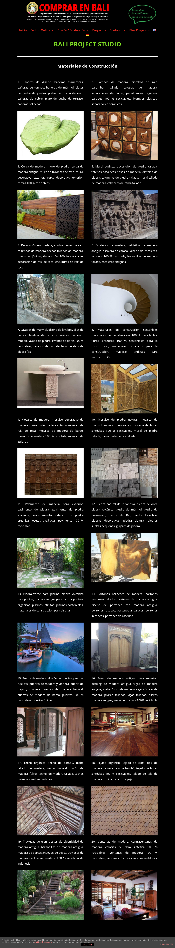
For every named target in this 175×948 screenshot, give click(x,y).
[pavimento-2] (50, 587)
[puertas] (50, 755)
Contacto (116, 30)
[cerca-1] (50, 238)
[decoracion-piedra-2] (124, 238)
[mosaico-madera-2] (50, 497)
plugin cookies (166, 944)
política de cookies (43, 942)
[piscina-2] (50, 671)
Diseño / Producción (71, 30)
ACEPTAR (87, 945)
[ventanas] (124, 919)
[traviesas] (50, 919)
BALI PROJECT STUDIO (87, 44)
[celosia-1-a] (124, 159)
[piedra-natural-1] (124, 581)
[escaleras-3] (124, 322)
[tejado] (124, 834)
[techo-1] (50, 834)
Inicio (23, 30)
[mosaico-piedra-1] (124, 497)
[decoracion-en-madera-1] (50, 322)
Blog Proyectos (139, 30)
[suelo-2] (124, 755)
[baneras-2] (50, 159)
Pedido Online (40, 30)
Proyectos (99, 30)
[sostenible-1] (124, 412)
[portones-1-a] (124, 671)
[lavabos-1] (50, 407)
